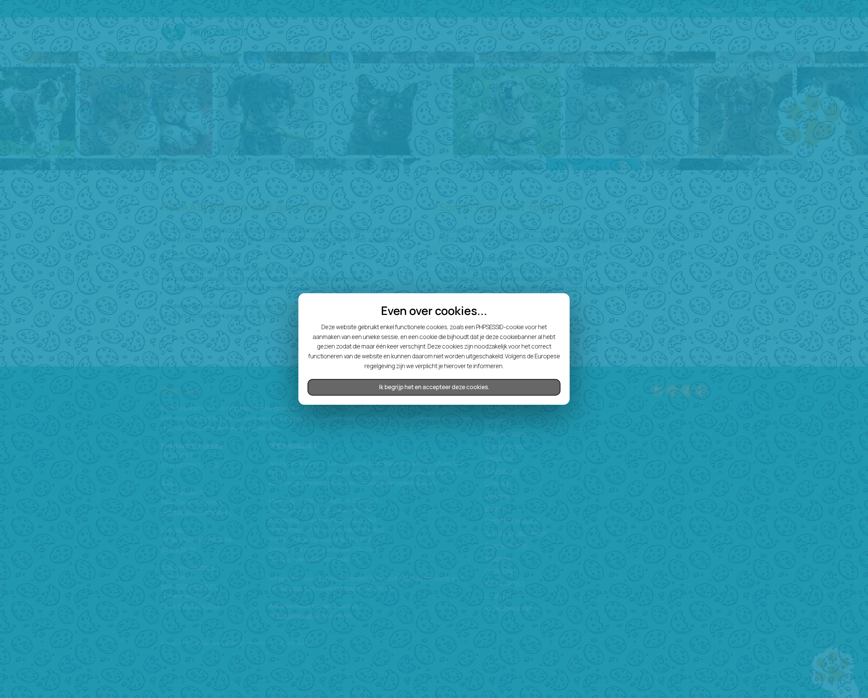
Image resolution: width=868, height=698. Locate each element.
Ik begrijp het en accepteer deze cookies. (434, 387)
